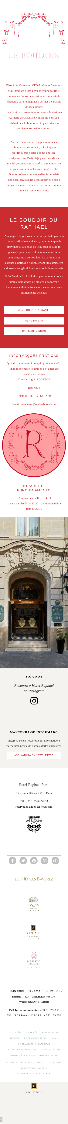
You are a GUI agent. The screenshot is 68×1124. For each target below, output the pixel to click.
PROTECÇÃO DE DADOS (23, 1056)
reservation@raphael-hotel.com (34, 806)
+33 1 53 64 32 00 (37, 801)
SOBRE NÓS (32, 1033)
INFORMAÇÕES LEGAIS (36, 1038)
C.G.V (55, 1038)
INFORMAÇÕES (25, 1044)
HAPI (48, 1073)
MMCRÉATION (29, 1073)
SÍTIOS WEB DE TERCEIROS (22, 1050)
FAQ (58, 1050)
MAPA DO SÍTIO (50, 1033)
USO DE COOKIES (48, 1056)
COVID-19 (46, 1050)
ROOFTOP (43, 379)
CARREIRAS (44, 1044)
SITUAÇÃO (15, 1033)
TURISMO (15, 1038)
